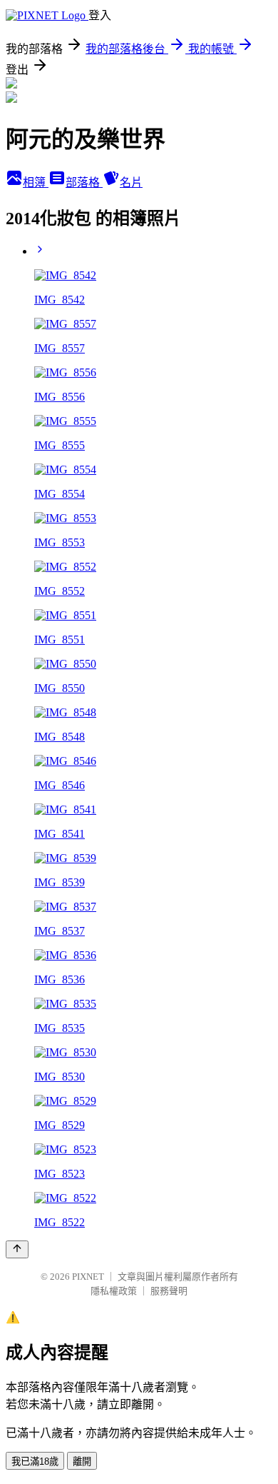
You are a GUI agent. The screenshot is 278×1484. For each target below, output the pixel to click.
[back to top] (17, 1249)
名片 (131, 182)
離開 (82, 1461)
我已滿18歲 (34, 1461)
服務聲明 (168, 1290)
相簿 (35, 182)
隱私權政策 (114, 1290)
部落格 (84, 182)
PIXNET (88, 1276)
